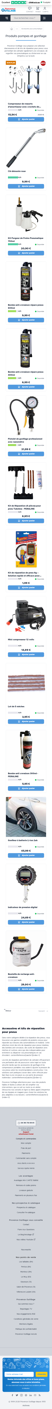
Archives (26, 1405)
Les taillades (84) (26, 1262)
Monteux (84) (26, 1272)
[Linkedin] (30, 1395)
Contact (26, 1225)
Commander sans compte (26, 1158)
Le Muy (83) (26, 1277)
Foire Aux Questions (26, 1230)
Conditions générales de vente (26, 1319)
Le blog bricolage (25, 1235)
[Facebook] (12, 1395)
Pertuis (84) (26, 1267)
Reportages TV (26, 1309)
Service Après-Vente (26, 1168)
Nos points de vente (26, 1257)
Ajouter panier (28, 119)
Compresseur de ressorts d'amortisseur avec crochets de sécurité (23, 107)
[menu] (6, 18)
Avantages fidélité (26, 1180)
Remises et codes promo (26, 1185)
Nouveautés (26, 1250)
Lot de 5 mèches (16, 707)
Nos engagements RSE (26, 1314)
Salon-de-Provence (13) (26, 1287)
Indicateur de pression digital (22, 907)
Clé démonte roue (17, 171)
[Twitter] (17, 1395)
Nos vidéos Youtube (25, 1240)
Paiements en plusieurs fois (26, 1195)
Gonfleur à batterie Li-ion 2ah (22, 840)
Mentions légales (26, 1324)
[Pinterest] (26, 1395)
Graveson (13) (26, 1282)
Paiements (26, 1153)
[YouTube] (35, 1395)
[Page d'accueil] (11, 29)
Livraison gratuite (26, 1190)
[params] (44, 18)
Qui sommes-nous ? (26, 1304)
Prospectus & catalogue (26, 1207)
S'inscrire (41, 1374)
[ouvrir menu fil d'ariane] (17, 29)
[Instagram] (21, 1395)
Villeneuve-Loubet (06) (26, 1292)
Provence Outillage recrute (26, 1334)
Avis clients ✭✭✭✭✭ (26, 1163)
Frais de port (26, 1148)
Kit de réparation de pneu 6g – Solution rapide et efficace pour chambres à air (24, 576)
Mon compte (26, 1143)
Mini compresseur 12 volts (21, 640)
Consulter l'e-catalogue (26, 1212)
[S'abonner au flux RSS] (39, 1395)
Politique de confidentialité (26, 1329)
